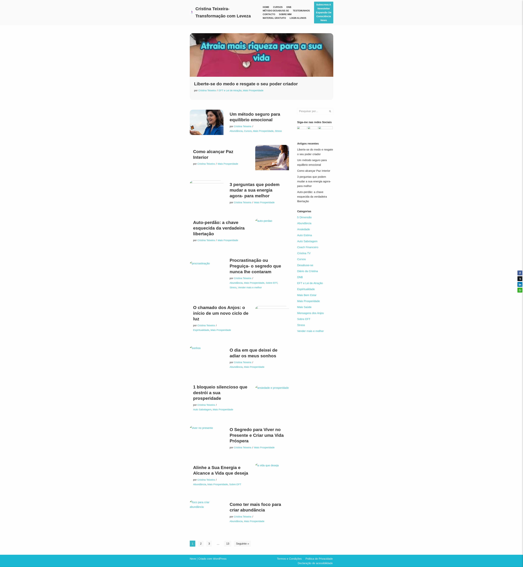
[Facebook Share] (519, 273)
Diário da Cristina (307, 271)
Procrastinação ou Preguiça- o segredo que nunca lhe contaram (255, 266)
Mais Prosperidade (253, 90)
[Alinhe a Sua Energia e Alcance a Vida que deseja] (272, 475)
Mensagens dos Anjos (310, 313)
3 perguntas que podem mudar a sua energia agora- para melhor (254, 190)
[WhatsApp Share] (519, 290)
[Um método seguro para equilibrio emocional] (207, 122)
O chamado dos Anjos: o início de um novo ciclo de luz (220, 313)
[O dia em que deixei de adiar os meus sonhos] (207, 358)
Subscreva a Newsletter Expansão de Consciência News (323, 12)
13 (227, 543)
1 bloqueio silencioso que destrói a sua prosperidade (220, 393)
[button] (520, 295)
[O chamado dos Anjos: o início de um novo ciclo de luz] (272, 318)
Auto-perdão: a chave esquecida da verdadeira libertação (219, 228)
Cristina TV (304, 253)
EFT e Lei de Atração (230, 90)
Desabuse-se (305, 265)
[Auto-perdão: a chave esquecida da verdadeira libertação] (272, 231)
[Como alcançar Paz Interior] (272, 157)
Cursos (278, 7)
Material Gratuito (274, 18)
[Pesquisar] (330, 111)
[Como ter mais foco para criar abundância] (207, 512)
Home (266, 7)
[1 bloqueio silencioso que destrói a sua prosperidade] (272, 398)
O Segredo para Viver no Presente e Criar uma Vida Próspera (257, 435)
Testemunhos (301, 11)
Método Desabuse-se (276, 11)
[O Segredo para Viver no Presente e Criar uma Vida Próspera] (207, 438)
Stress (278, 131)
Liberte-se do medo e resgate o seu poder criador (246, 83)
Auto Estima (304, 235)
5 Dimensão (304, 217)
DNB (288, 7)
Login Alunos (298, 18)
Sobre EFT (271, 283)
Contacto (269, 14)
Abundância (236, 131)
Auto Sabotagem (202, 409)
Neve (193, 558)
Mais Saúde (304, 307)
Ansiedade (303, 229)
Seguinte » (242, 543)
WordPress (219, 558)
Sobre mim (285, 14)
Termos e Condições (289, 558)
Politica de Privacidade (319, 558)
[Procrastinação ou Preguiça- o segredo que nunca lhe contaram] (207, 273)
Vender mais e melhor (250, 287)
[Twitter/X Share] (519, 278)
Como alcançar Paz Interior (313, 170)
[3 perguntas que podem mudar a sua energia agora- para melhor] (207, 193)
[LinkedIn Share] (519, 284)
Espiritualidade (201, 330)
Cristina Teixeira (207, 90)
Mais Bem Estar (307, 295)
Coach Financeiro (307, 247)
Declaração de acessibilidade (315, 563)
